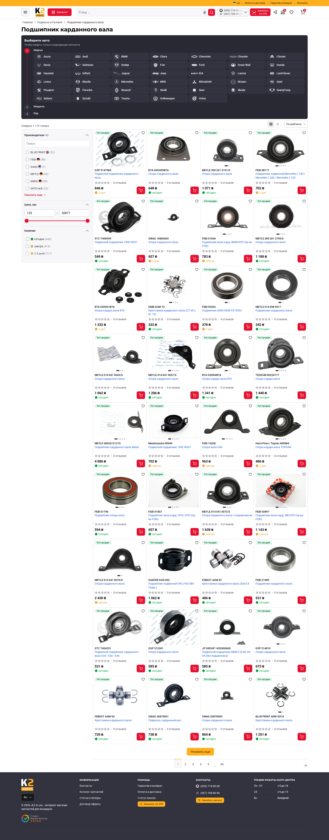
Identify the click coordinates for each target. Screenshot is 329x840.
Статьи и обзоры (90, 797)
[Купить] (141, 190)
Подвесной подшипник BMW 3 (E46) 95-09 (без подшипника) (226, 653)
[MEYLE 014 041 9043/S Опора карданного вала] (120, 354)
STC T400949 (103, 238)
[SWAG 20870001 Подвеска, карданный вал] (173, 695)
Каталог (62, 12)
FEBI (38, 159)
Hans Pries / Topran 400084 (272, 443)
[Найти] (211, 12)
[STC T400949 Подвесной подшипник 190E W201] (120, 217)
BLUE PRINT (42, 152)
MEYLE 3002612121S (108, 443)
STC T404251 (103, 648)
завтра (42, 246)
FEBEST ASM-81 (212, 580)
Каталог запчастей (91, 791)
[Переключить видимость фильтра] (87, 135)
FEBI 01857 (155, 511)
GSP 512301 (155, 648)
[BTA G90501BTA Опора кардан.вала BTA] (120, 286)
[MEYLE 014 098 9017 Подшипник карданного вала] (281, 286)
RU (25, 797)
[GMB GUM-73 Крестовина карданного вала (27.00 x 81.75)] (173, 286)
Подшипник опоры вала (110, 515)
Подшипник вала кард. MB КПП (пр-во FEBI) (279, 517)
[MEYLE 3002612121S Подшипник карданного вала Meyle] (120, 422)
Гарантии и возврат (281, 3)
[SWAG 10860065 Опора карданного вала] (173, 217)
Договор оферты (90, 804)
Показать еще (200, 751)
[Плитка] (271, 124)
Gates (38, 166)
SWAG (38, 181)
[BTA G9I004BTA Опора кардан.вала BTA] (227, 354)
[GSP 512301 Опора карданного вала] (173, 627)
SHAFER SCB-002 (159, 580)
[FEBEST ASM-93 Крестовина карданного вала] (120, 695)
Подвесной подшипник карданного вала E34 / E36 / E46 (117, 653)
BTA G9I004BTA (211, 375)
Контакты (302, 3)
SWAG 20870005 (212, 716)
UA (238, 3)
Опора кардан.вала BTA (110, 310)
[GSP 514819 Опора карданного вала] (281, 627)
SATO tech (39, 188)
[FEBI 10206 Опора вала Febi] (227, 422)
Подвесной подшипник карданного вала (117, 175)
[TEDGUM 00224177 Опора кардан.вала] (281, 354)
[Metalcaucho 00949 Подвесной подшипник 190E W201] (173, 422)
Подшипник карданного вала (274, 310)
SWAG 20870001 (158, 716)
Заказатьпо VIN (263, 12)
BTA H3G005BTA (158, 170)
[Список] (277, 124)
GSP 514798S (103, 170)
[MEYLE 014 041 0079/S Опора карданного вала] (120, 559)
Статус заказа (147, 797)
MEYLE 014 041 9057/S (162, 375)
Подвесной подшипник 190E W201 (116, 242)
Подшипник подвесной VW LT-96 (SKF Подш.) (171, 585)
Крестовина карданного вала (113, 720)
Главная (27, 22)
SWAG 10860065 (158, 238)
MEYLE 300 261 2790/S (270, 238)
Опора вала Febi (212, 447)
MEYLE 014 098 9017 (268, 306)
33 (222, 764)
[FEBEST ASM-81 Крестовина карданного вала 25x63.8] (227, 559)
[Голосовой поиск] (205, 12)
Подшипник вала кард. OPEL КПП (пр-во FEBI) (172, 517)
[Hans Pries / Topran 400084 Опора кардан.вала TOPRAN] (281, 422)
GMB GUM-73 (156, 306)
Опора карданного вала (163, 173)
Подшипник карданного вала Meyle (117, 447)
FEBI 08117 (262, 170)
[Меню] (25, 12)
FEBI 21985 (262, 580)
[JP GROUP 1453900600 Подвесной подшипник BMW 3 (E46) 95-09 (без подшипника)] (227, 627)
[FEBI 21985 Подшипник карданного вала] (281, 559)
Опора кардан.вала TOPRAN (273, 447)
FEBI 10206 (209, 443)
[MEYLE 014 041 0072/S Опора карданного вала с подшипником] (227, 490)
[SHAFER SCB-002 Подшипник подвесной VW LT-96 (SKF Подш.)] (173, 559)
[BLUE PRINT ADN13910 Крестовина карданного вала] (281, 695)
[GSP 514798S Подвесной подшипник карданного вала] (120, 149)
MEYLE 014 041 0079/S (109, 580)
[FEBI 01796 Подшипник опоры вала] (120, 490)
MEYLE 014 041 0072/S (216, 511)
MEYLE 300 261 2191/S (216, 170)
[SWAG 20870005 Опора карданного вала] (227, 695)
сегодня (42, 239)
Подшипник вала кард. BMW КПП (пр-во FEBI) (227, 244)
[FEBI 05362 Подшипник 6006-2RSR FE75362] (227, 286)
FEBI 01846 (209, 238)
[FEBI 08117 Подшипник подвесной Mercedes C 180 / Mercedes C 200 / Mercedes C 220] (281, 149)
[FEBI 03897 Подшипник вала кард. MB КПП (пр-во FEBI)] (281, 490)
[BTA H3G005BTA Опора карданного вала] (173, 149)
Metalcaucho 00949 (160, 443)
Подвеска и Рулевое (49, 22)
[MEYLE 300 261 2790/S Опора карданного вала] (281, 217)
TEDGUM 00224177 (267, 375)
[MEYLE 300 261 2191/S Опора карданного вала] (227, 149)
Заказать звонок (212, 800)
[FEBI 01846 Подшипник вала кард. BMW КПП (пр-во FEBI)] (227, 217)
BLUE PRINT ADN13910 (270, 716)
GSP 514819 (263, 648)
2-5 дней (43, 253)
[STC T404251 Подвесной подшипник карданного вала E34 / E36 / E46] (120, 627)
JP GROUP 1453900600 (216, 648)
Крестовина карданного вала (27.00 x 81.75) (172, 312)
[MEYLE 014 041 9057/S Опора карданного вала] (173, 354)
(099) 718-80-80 (210, 786)
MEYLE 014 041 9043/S (109, 375)
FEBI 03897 (262, 511)
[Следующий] (248, 149)
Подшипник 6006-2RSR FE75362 (222, 310)
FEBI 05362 (209, 306)
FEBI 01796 (101, 511)
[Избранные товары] (292, 12)
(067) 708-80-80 (210, 793)
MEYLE (39, 173)
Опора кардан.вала (268, 378)
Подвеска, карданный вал (164, 720)
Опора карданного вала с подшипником (227, 515)
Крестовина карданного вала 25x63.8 (225, 583)
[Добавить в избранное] (143, 133)
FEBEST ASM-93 (105, 716)
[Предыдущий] (206, 149)
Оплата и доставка (255, 3)
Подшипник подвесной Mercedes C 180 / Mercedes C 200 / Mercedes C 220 (280, 175)
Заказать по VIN (153, 804)
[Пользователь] (275, 12)
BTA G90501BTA (105, 306)
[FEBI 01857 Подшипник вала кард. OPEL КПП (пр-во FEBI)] (173, 490)
